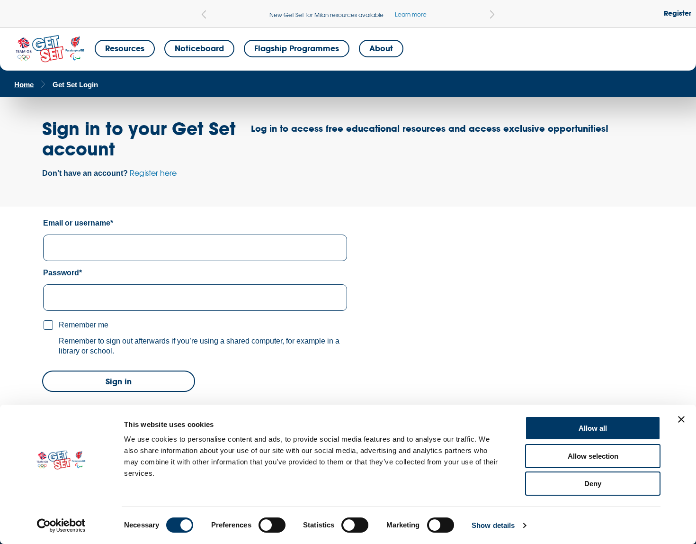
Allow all (593, 428)
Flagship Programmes (296, 48)
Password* (62, 273)
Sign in (119, 381)
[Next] (492, 14)
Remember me (83, 325)
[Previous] (204, 14)
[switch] (272, 525)
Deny (592, 484)
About (381, 48)
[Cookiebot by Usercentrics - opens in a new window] (61, 525)
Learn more (411, 14)
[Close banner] (681, 419)
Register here (153, 173)
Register (677, 13)
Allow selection (593, 456)
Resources (124, 48)
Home (24, 85)
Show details (493, 525)
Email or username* (78, 223)
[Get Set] (49, 49)
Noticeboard (199, 48)
